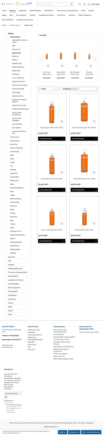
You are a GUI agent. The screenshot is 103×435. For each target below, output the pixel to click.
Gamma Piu (14, 173)
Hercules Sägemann (17, 188)
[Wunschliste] (80, 4)
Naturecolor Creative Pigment (19, 101)
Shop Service (33, 326)
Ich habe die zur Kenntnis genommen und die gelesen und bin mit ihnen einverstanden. (14, 407)
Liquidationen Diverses (15, 280)
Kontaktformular (7, 347)
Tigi (11, 166)
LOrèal (12, 162)
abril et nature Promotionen (17, 114)
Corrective (15, 74)
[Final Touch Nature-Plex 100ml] (47, 54)
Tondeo (12, 224)
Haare (10, 314)
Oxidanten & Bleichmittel (20, 109)
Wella (12, 155)
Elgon (12, 191)
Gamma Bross (14, 177)
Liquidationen (14, 246)
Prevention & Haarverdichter (17, 272)
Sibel (11, 220)
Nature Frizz (16, 49)
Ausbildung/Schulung (15, 268)
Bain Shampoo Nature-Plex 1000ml (84, 127)
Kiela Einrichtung (15, 198)
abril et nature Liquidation (17, 119)
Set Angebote (13, 291)
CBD (13, 46)
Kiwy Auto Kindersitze (17, 235)
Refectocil (13, 217)
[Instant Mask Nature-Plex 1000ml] (84, 161)
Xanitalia (13, 253)
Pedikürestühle (15, 249)
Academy (11, 265)
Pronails (12, 213)
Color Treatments (18, 78)
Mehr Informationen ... (14, 433)
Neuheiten (11, 257)
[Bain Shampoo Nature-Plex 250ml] (75, 54)
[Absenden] (6, 397)
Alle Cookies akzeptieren (91, 432)
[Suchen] (71, 4)
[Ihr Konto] (84, 4)
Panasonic (13, 206)
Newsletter (31, 332)
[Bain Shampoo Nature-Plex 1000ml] (84, 110)
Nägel (10, 307)
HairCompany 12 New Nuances (64, 346)
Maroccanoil (14, 180)
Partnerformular (59, 334)
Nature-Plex (16, 53)
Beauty (10, 310)
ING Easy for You (15, 231)
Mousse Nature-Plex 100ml (89, 73)
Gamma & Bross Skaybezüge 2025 (86, 327)
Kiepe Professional (16, 148)
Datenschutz (32, 344)
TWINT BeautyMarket (61, 354)
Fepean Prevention (18, 81)
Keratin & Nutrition (18, 67)
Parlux (12, 209)
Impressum (31, 349)
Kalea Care (14, 144)
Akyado (12, 238)
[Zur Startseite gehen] (17, 4)
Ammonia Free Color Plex (19, 132)
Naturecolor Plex (17, 96)
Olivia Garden (14, 202)
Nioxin (12, 159)
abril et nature (15, 37)
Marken (11, 33)
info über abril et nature (61, 339)
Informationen (59, 326)
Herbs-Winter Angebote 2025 (63, 359)
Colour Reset (14, 137)
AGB (29, 347)
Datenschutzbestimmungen (14, 405)
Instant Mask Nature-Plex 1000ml (84, 179)
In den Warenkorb (45, 138)
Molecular (15, 56)
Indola (12, 227)
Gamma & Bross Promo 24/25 (89, 332)
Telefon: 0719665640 (10, 336)
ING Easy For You (59, 356)
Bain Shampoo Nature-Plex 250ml (75, 73)
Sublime (14, 60)
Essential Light (17, 63)
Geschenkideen (13, 284)
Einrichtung (11, 299)
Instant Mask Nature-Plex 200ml (61, 73)
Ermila (12, 184)
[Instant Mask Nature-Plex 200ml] (61, 54)
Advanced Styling (18, 89)
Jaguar (12, 195)
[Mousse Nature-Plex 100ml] (89, 54)
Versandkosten (47, 423)
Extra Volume (16, 128)
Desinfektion (12, 295)
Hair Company (15, 141)
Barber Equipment (14, 287)
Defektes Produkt (34, 330)
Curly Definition (17, 124)
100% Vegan (16, 92)
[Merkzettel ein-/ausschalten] (48, 66)
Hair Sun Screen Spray (19, 85)
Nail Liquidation (13, 276)
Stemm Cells (16, 70)
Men (9, 261)
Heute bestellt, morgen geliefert (64, 337)
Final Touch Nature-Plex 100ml (47, 73)
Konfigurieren (74, 432)
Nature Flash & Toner (19, 105)
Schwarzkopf (14, 151)
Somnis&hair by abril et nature (19, 41)
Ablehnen (62, 432)
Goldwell (13, 169)
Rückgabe (31, 342)
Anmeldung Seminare (35, 335)
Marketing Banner (16, 242)
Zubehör (11, 303)
